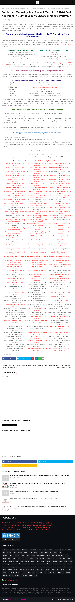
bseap (58, 564)
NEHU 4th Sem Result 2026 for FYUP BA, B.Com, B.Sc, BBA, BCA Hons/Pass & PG (26, 529)
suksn (69, 550)
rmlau (50, 550)
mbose (27, 561)
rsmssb (59, 558)
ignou (23, 567)
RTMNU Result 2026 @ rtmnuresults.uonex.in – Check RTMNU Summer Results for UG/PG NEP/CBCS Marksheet (40, 484)
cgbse (19, 558)
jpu (37, 572)
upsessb (5, 575)
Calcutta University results (65, 44)
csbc (17, 561)
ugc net (62, 569)
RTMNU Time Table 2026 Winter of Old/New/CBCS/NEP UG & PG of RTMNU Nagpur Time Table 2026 (39, 475)
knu (41, 572)
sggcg (64, 558)
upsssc (11, 575)
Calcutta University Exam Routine (37, 151)
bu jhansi (9, 552)
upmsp (4, 561)
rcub (50, 572)
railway (47, 569)
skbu (52, 569)
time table (25, 550)
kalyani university (32, 567)
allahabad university (8, 555)
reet (54, 572)
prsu (67, 555)
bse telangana (51, 564)
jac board (42, 558)
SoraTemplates (12, 599)
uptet (4, 569)
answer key (63, 550)
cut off (56, 550)
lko (60, 552)
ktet (45, 572)
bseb (28, 555)
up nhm (68, 572)
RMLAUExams (22, 599)
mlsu (42, 561)
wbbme (10, 569)
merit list (8, 8)
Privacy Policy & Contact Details (65, 599)
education (27, 572)
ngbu (23, 555)
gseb (14, 567)
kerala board (50, 555)
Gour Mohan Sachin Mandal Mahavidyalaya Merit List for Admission (15, 266)
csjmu (41, 552)
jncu (31, 552)
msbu (60, 561)
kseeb (40, 567)
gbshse (25, 558)
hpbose (31, 558)
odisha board (59, 555)
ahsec (32, 564)
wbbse (15, 569)
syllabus (45, 550)
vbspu (56, 552)
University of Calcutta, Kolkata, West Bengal (45, 87)
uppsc (69, 567)
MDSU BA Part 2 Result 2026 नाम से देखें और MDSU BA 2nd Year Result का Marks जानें (33, 499)
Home (3, 8)
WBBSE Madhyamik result (59, 63)
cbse (14, 558)
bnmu (43, 564)
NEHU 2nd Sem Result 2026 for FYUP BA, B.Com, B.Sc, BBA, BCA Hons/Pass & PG (26, 527)
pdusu (4, 564)
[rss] (19, 465)
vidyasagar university (27, 575)
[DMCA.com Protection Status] (11, 541)
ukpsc (68, 569)
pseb (9, 564)
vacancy (17, 575)
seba (59, 567)
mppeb (17, 555)
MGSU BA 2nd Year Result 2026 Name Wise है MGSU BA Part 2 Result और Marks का (26, 526)
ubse (69, 558)
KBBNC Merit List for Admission (37, 270)
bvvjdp (33, 555)
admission (8, 354)
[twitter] (55, 461)
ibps (36, 558)
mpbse (48, 561)
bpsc (32, 569)
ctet (10, 567)
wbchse (22, 569)
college (4, 572)
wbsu (27, 569)
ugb (57, 569)
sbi (19, 564)
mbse (32, 561)
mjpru (46, 552)
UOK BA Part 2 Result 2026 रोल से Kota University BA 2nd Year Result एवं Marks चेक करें (27, 524)
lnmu (45, 567)
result (18, 550)
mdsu (37, 561)
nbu (42, 569)
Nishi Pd (5, 20)
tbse (24, 564)
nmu (50, 567)
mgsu (48, 558)
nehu (70, 561)
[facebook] (19, 461)
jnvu (22, 561)
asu (4, 552)
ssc (51, 552)
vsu (36, 575)
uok (28, 564)
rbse (53, 558)
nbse (65, 561)
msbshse (54, 561)
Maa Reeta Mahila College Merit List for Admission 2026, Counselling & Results (34, 491)
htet (19, 567)
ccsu (15, 552)
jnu (33, 572)
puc (55, 567)
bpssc (37, 569)
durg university (41, 555)
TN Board (11, 561)
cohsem (5, 567)
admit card (33, 550)
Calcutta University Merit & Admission (47, 161)
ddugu (25, 552)
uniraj (4, 558)
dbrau (20, 552)
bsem (64, 564)
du (22, 572)
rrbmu (15, 564)
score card (60, 572)
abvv (9, 558)
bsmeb (69, 564)
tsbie (64, 567)
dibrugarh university (14, 572)
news (39, 550)
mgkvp (35, 552)
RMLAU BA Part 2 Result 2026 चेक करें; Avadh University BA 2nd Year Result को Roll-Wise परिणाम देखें (38, 506)
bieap (38, 564)
